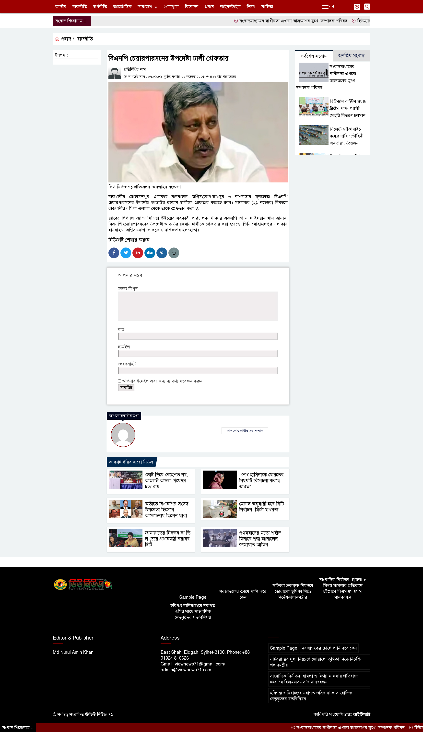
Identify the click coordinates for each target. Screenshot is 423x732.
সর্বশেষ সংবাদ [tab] (314, 56)
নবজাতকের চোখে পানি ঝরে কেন (243, 594)
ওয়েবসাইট (127, 364)
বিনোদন (192, 6)
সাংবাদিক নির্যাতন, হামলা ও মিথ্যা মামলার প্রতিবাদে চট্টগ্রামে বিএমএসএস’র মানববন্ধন (342, 588)
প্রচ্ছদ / (67, 39)
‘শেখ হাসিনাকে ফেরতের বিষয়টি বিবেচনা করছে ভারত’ (261, 481)
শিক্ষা (251, 6)
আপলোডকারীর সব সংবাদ (245, 430)
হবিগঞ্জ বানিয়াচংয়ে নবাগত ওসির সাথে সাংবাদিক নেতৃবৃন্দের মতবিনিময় (192, 611)
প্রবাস (209, 6)
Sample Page (192, 597)
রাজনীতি (79, 6)
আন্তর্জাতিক (122, 6)
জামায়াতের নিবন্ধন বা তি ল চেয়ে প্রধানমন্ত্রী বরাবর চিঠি (167, 539)
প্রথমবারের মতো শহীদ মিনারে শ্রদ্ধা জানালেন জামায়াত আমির (260, 539)
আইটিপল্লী (361, 714)
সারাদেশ (145, 6)
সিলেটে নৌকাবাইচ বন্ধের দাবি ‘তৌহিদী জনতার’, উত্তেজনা (347, 136)
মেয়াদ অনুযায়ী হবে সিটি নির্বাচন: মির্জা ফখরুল (261, 507)
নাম (121, 329)
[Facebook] (113, 253)
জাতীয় (60, 6)
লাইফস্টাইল (230, 6)
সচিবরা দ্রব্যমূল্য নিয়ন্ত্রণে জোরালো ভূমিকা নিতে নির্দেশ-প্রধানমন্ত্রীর (293, 591)
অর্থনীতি (100, 6)
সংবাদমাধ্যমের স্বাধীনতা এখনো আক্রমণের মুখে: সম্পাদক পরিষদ (274, 20)
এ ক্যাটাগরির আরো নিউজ (131, 462)
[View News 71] (83, 584)
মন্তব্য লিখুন (128, 288)
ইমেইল (124, 346)
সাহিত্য (267, 6)
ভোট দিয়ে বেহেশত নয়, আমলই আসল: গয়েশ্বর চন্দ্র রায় (166, 481)
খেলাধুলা (171, 6)
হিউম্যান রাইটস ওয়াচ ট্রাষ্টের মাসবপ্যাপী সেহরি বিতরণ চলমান (348, 108)
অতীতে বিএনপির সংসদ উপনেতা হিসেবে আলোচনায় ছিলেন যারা (166, 510)
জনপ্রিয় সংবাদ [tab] (351, 56)
